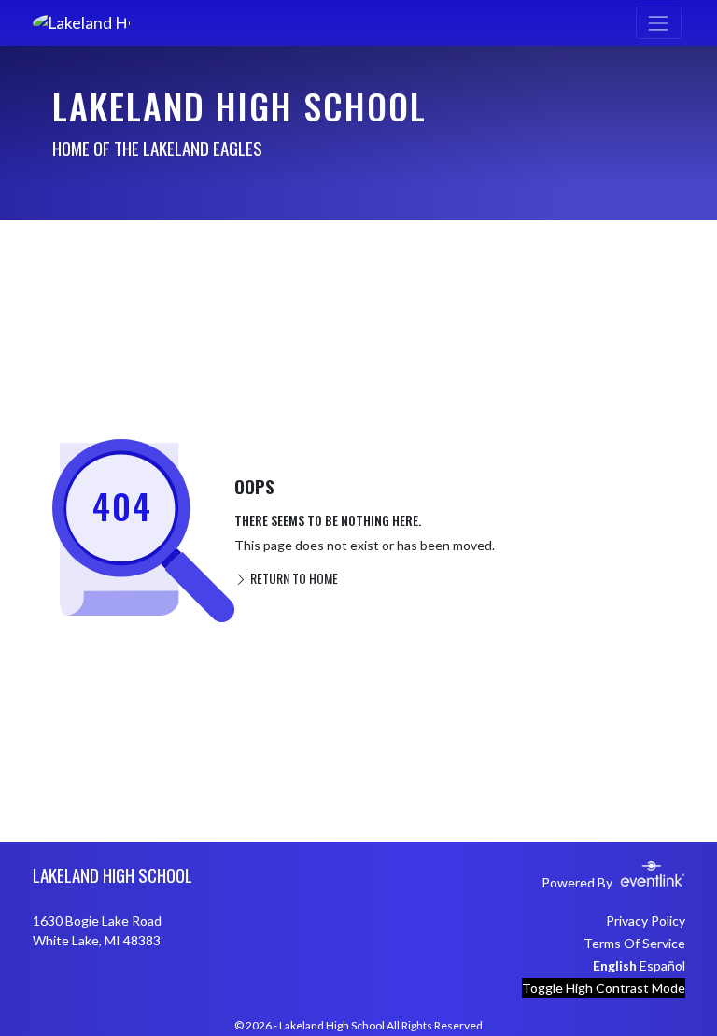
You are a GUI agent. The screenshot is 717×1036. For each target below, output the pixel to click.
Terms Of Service (634, 943)
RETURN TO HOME (292, 578)
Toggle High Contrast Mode (603, 988)
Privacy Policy (645, 921)
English (615, 965)
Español (662, 965)
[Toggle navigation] (659, 23)
